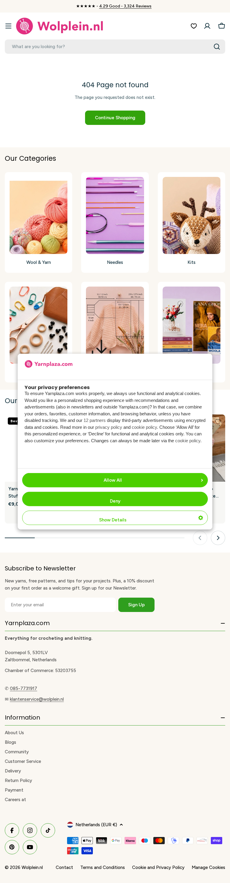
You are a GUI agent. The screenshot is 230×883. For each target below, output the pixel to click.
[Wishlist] (193, 26)
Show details (112, 520)
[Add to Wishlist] (218, 421)
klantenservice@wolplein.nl (37, 699)
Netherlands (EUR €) (96, 824)
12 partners (95, 420)
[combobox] (115, 46)
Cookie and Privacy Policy (158, 867)
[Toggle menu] (8, 26)
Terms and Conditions (102, 867)
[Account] (207, 26)
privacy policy (108, 427)
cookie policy (144, 427)
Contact (64, 867)
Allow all (113, 480)
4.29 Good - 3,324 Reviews (125, 6)
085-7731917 (23, 688)
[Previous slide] (200, 538)
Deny (115, 501)
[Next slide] (218, 538)
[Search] (216, 46)
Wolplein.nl (32, 867)
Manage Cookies (208, 867)
